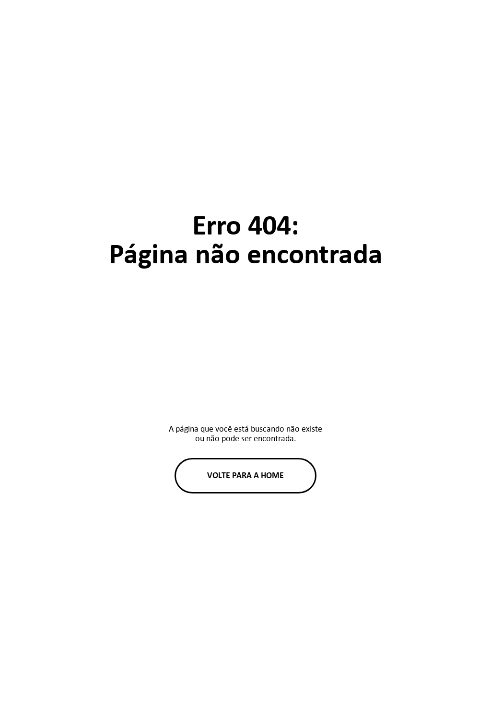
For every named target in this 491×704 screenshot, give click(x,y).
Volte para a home (245, 475)
